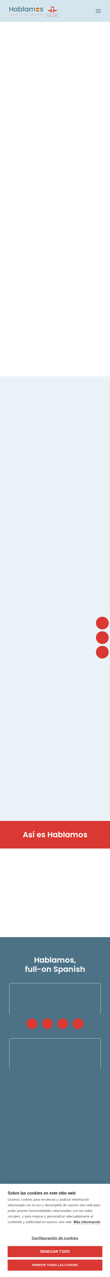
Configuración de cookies (55, 1238)
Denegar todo (55, 1252)
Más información (87, 1222)
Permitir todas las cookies (55, 1265)
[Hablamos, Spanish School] (34, 11)
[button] (98, 11)
